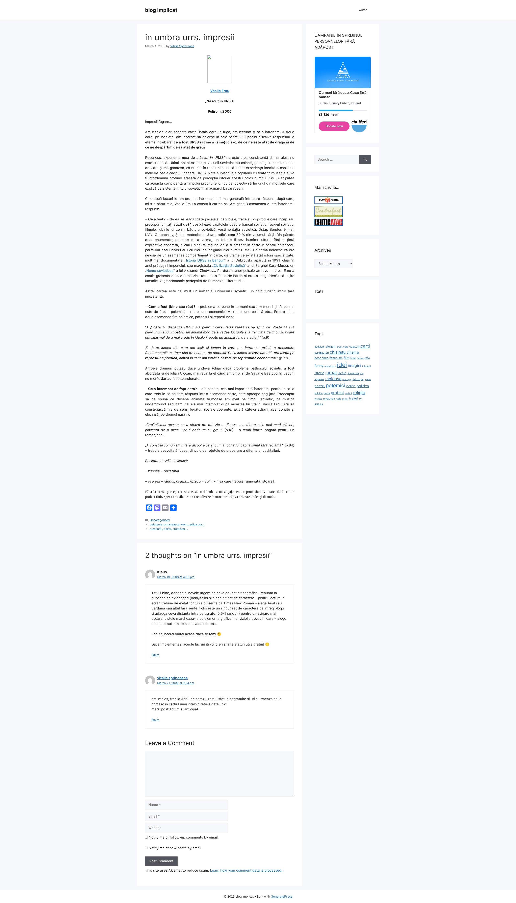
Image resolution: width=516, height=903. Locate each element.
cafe (345, 346)
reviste (318, 398)
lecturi (342, 373)
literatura (353, 373)
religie (359, 392)
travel (353, 398)
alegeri (331, 346)
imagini (354, 365)
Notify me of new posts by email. (175, 848)
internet (366, 366)
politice (318, 393)
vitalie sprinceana (172, 678)
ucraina (318, 403)
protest (337, 392)
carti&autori (321, 352)
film (346, 358)
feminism (336, 358)
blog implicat (161, 10)
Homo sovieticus (159, 271)
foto (367, 358)
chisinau (338, 352)
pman (368, 379)
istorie (319, 373)
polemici (335, 385)
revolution (329, 398)
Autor (363, 10)
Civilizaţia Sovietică (229, 266)
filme (353, 358)
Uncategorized (160, 520)
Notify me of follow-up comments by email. (184, 837)
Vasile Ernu (219, 91)
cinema (353, 352)
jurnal (331, 372)
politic (351, 386)
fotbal (360, 358)
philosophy (358, 379)
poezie (319, 386)
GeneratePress (281, 896)
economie (321, 358)
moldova (333, 378)
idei (342, 364)
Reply (155, 654)
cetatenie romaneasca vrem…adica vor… (177, 524)
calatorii (354, 346)
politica (363, 386)
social (345, 399)
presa (327, 393)
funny (319, 366)
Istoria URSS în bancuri (205, 260)
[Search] (365, 159)
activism (319, 346)
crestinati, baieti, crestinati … (169, 528)
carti (365, 346)
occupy (346, 379)
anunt (339, 347)
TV (360, 399)
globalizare (330, 366)
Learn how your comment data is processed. (246, 870)
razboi (348, 393)
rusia (338, 398)
